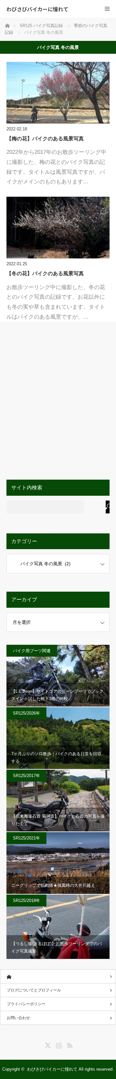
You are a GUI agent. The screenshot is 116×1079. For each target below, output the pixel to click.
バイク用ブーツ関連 (32, 650)
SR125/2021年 (26, 838)
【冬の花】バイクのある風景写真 (45, 273)
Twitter (47, 1044)
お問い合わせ (18, 1018)
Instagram (58, 1044)
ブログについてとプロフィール (34, 990)
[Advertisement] (58, 403)
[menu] (107, 9)
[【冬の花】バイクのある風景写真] (58, 227)
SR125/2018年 (26, 900)
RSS (69, 1044)
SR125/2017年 (26, 775)
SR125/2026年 (26, 713)
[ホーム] (58, 976)
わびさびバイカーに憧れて (37, 9)
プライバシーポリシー (26, 1004)
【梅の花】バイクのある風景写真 (45, 138)
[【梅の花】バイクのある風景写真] (58, 93)
